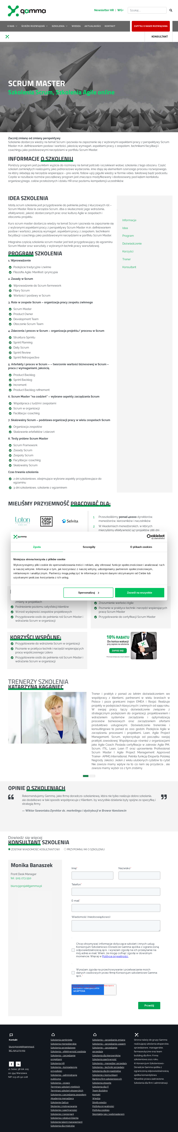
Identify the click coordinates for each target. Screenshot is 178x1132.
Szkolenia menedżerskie (63, 1044)
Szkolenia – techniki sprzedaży (108, 1067)
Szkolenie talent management (66, 1122)
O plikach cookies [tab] (141, 546)
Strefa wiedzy (99, 1102)
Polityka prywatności (103, 1106)
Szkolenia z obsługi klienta (64, 1118)
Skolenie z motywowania (64, 1106)
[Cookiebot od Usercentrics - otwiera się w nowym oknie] (149, 536)
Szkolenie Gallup (59, 1102)
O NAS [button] (10, 26)
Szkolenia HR (57, 1063)
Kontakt (96, 1094)
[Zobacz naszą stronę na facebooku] (11, 1064)
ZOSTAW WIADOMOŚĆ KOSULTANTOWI (35, 849)
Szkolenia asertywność (104, 1059)
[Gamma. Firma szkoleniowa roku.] (27, 10)
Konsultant (129, 267)
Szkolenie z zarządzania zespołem (68, 1094)
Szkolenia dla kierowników (106, 1055)
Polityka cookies (100, 1110)
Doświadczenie (132, 243)
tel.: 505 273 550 (21, 878)
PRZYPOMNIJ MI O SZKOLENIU (86, 849)
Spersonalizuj (86, 592)
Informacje (129, 220)
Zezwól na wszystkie (139, 592)
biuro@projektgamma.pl (26, 886)
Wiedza (96, 1098)
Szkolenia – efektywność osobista (68, 1051)
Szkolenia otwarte (101, 1083)
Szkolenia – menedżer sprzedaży (109, 1063)
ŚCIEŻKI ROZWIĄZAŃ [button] (33, 26)
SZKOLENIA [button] (58, 26)
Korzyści (127, 251)
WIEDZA (76, 26)
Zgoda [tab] (37, 546)
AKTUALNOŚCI (92, 26)
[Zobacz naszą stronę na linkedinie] (18, 1064)
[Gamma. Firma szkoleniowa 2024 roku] (9, 36)
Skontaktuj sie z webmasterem (108, 1114)
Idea (125, 228)
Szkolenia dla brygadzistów (106, 1071)
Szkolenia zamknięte (61, 1040)
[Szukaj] (169, 10)
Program (128, 235)
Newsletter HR (104, 10)
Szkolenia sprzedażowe (63, 1047)
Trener (126, 259)
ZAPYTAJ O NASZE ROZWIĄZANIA (151, 26)
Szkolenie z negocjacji (62, 1114)
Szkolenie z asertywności (64, 1110)
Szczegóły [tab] (89, 546)
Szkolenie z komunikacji (105, 1075)
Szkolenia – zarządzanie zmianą (108, 1040)
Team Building (100, 1090)
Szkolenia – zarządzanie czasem (109, 1044)
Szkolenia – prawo (60, 1083)
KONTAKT (110, 26)
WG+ (120, 10)
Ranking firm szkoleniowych (107, 1079)
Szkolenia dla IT (100, 1086)
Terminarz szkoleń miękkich (65, 1086)
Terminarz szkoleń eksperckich (67, 1090)
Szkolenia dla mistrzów (63, 1125)
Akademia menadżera (62, 1098)
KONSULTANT (160, 36)
